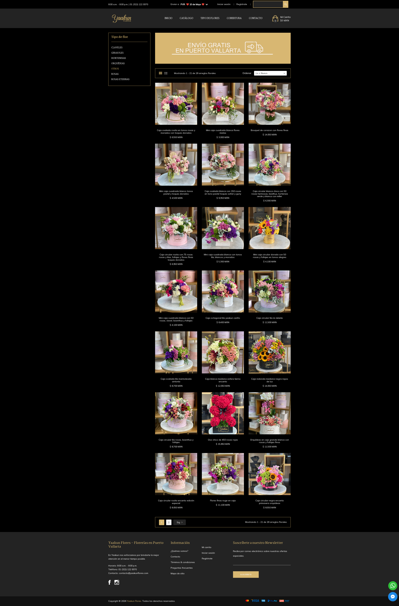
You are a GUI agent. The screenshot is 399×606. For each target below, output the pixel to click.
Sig (178, 522)
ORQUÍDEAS (118, 63)
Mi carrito (206, 547)
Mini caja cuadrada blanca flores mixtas (223, 131)
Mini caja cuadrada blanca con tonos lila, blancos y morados (223, 256)
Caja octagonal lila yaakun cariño (223, 318)
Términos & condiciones (183, 562)
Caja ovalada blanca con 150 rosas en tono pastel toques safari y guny (223, 192)
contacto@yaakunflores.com (133, 573)
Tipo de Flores (210, 18)
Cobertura (234, 18)
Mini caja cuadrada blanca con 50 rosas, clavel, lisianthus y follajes (176, 319)
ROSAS (115, 74)
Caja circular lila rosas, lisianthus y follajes (176, 441)
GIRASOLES (117, 53)
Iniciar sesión (224, 4)
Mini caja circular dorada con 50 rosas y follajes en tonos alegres (269, 256)
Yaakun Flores (133, 601)
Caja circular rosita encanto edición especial (176, 502)
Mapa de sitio (178, 573)
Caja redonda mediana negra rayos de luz (269, 380)
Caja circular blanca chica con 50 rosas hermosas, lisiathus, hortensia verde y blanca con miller (269, 194)
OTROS (115, 69)
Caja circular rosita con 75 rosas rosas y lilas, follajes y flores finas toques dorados (176, 257)
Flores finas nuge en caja (223, 500)
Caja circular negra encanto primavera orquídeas (269, 502)
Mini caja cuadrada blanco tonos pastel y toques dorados (176, 192)
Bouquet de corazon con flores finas (269, 130)
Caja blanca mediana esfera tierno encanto (222, 380)
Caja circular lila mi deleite (269, 318)
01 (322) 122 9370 (139, 4)
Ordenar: (247, 73)
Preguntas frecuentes (182, 567)
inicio (168, 18)
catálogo (186, 18)
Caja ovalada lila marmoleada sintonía (176, 380)
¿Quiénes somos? (179, 551)
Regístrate (241, 4)
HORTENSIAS (118, 58)
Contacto (255, 18)
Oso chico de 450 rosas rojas (223, 439)
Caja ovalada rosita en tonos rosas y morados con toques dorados (176, 131)
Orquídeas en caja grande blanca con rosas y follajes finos (269, 441)
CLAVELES (117, 47)
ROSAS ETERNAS (120, 79)
